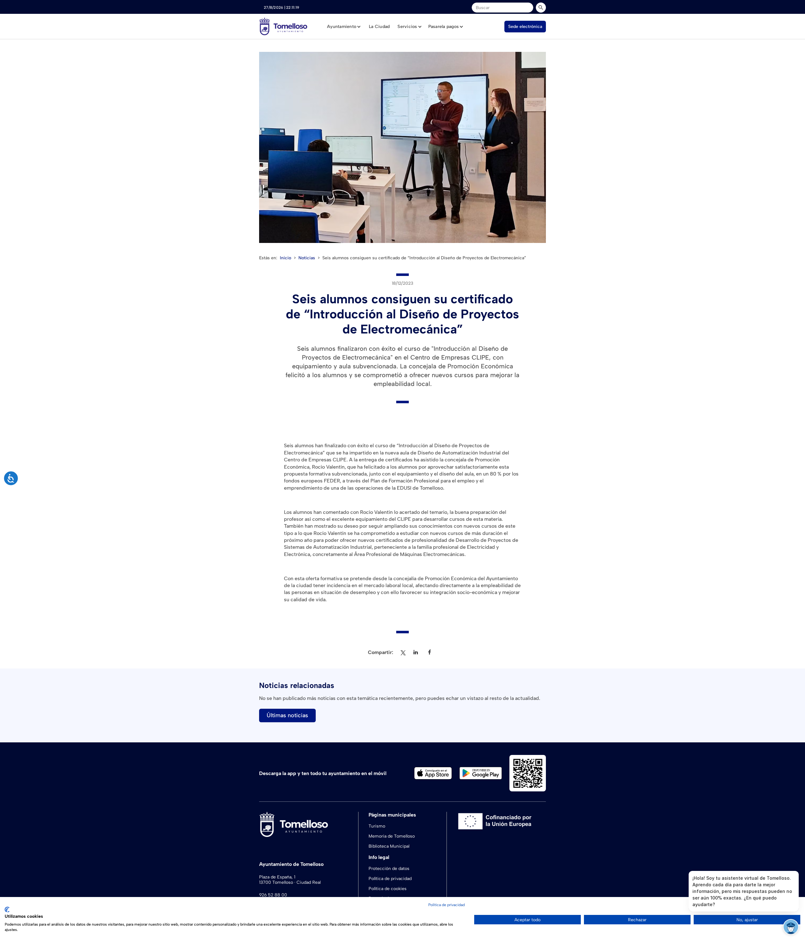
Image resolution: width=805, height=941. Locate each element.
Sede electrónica (525, 26)
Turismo (377, 826)
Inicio (285, 258)
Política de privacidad (390, 878)
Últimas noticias (287, 715)
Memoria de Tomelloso (392, 836)
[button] (344, 27)
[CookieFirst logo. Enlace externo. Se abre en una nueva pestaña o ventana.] (7, 909)
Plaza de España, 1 (277, 877)
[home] (283, 26)
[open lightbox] (402, 147)
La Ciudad (379, 26)
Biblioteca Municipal (389, 846)
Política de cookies (388, 888)
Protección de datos (389, 868)
